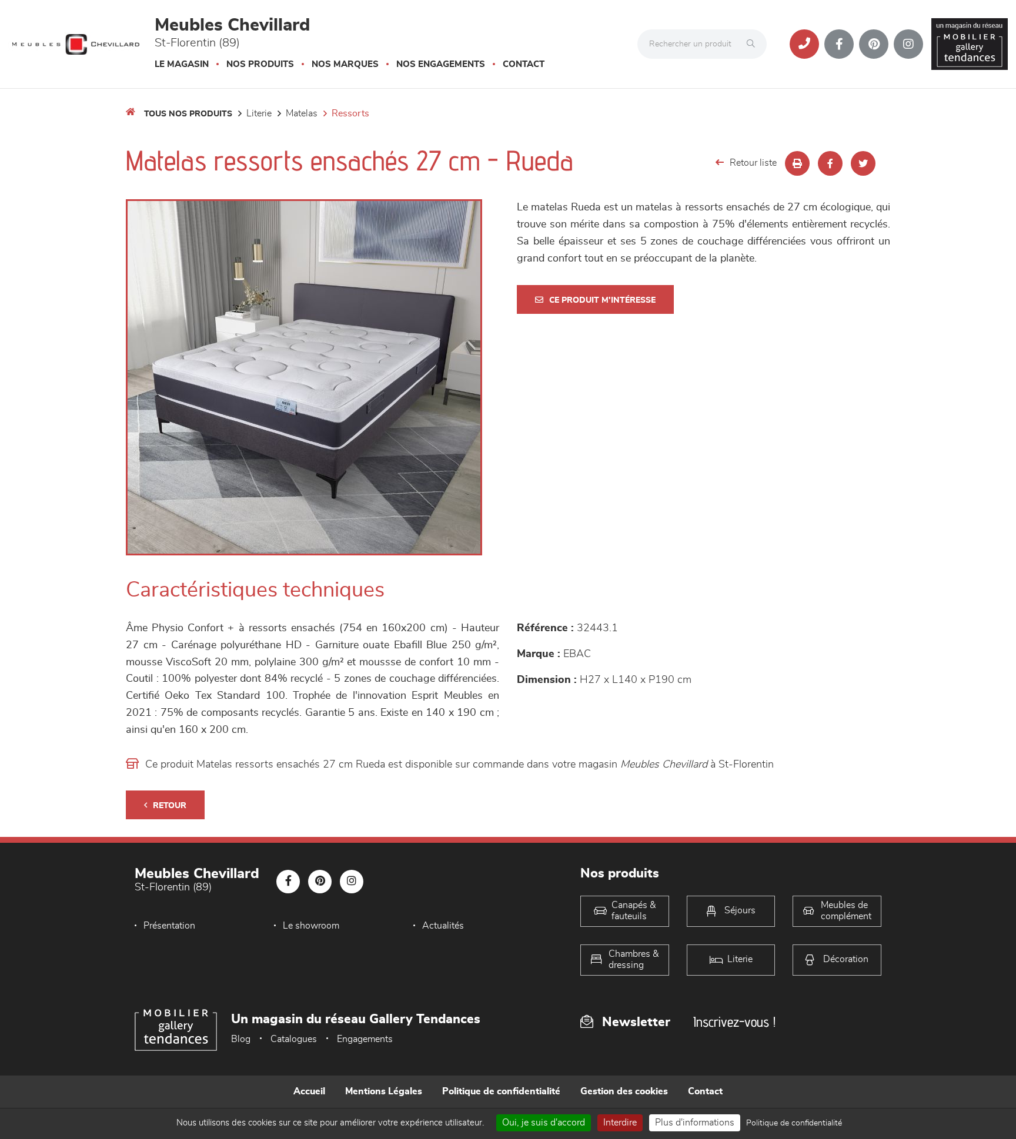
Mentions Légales (383, 1091)
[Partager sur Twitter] (863, 163)
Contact (523, 64)
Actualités (443, 925)
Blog (240, 1039)
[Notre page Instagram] (908, 44)
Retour (169, 806)
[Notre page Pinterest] (873, 44)
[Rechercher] (754, 44)
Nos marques (345, 64)
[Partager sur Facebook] (830, 163)
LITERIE (259, 113)
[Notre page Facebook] (839, 44)
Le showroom (311, 925)
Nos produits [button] (260, 64)
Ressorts (350, 113)
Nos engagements (440, 64)
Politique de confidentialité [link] (794, 1123)
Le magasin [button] (182, 64)
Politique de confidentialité (501, 1091)
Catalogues (293, 1039)
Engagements (365, 1039)
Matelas (301, 113)
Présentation (169, 925)
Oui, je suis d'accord (543, 1122)
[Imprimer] (797, 163)
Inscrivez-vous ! (734, 1021)
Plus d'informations (694, 1122)
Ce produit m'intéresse (602, 300)
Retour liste (753, 163)
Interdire (620, 1122)
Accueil (309, 1091)
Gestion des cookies (624, 1091)
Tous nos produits (188, 114)
